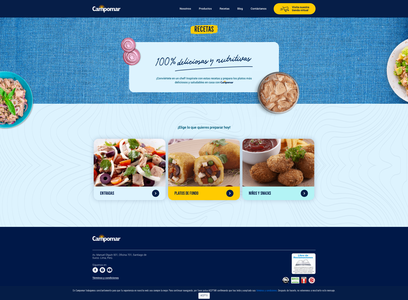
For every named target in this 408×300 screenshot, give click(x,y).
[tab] (129, 169)
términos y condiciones (266, 290)
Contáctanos (258, 8)
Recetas (224, 8)
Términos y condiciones (105, 278)
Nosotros (185, 8)
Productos (205, 8)
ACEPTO (204, 295)
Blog (240, 8)
